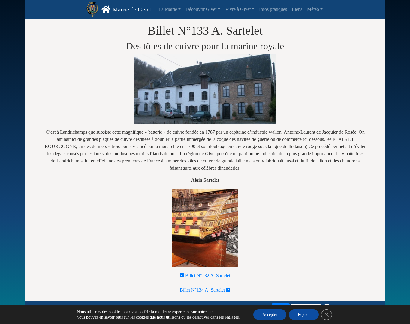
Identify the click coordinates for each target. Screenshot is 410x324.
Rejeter (304, 314)
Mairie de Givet (132, 9)
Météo (313, 9)
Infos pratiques (273, 9)
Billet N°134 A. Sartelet (203, 289)
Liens (297, 9)
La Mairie (167, 9)
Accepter (269, 314)
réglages (232, 317)
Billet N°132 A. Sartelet (207, 275)
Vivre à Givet (238, 9)
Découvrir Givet (200, 9)
